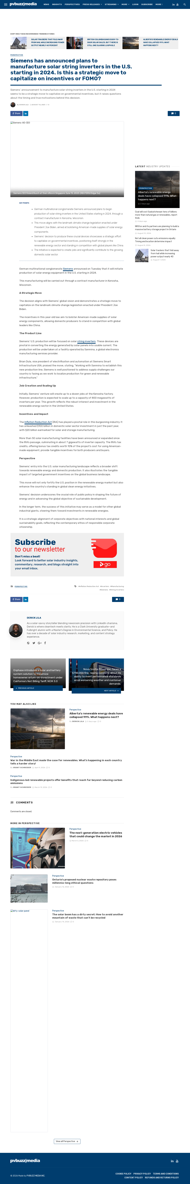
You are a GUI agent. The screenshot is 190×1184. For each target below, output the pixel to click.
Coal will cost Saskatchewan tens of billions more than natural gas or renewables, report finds (156, 215)
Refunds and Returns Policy (162, 1177)
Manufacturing (117, 586)
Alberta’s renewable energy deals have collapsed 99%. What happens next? (160, 42)
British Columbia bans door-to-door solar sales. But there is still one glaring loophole (103, 42)
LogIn (135, 4)
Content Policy (133, 1177)
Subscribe (147, 4)
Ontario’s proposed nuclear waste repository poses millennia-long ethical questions (84, 881)
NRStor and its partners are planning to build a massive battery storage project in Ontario (157, 228)
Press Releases (91, 4)
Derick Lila (23, 105)
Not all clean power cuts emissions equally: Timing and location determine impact (155, 240)
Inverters (105, 586)
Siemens (68, 268)
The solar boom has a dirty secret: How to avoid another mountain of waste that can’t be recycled (87, 916)
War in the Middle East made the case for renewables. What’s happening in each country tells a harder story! (66, 762)
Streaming (111, 4)
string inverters (86, 341)
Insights (57, 4)
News (46, 4)
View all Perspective (65, 1141)
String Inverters (117, 590)
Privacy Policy (142, 1174)
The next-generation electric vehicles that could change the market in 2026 (95, 834)
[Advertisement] (95, 21)
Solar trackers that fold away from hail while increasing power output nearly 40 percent (47, 42)
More (124, 4)
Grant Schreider (22, 767)
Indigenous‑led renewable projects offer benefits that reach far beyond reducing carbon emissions (66, 782)
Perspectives (72, 4)
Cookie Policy (123, 1174)
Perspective (16, 55)
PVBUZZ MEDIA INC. (36, 1176)
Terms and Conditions (166, 1174)
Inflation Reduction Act (38, 421)
